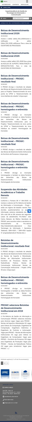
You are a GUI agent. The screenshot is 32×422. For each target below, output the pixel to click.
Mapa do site (24, 4)
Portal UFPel (6, 7)
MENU (4, 18)
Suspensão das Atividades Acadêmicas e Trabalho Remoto (14, 192)
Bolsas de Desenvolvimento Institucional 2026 (15, 32)
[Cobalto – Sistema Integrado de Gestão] (15, 374)
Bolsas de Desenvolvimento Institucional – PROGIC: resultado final (15, 78)
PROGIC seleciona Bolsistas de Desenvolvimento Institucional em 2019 (15, 307)
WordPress (19, 418)
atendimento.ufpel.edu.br (11, 396)
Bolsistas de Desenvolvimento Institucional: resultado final (15, 243)
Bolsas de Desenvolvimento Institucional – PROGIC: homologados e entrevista (15, 106)
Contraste (15, 4)
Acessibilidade (6, 4)
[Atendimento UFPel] (5, 374)
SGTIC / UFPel (21, 419)
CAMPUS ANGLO (8, 387)
